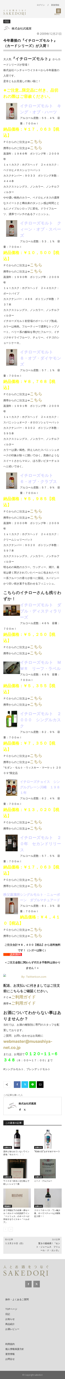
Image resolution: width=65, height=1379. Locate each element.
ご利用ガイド (23, 996)
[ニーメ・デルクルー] (48, 1168)
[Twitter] (25, 1084)
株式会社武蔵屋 (22, 28)
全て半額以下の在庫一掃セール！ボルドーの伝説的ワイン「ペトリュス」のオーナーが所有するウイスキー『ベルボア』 (16, 1216)
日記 (6, 21)
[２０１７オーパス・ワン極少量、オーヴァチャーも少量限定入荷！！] (48, 1198)
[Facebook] (17, 1084)
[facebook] (20, 1109)
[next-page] (11, 1229)
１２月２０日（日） (14, 1243)
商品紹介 (7, 1206)
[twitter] (25, 1109)
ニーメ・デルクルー (43, 1181)
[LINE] (32, 1084)
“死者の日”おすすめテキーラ (47, 1151)
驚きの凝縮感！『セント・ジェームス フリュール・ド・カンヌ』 (48, 1247)
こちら (36, 141)
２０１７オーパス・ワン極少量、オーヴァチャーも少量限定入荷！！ (47, 1213)
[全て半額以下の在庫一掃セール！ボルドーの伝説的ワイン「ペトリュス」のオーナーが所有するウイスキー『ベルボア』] (17, 1198)
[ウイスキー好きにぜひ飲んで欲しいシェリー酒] (17, 1168)
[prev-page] (5, 1229)
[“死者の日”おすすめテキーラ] (48, 1139)
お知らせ (7, 1147)
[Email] (40, 1084)
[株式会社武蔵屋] (7, 28)
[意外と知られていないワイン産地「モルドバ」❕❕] (17, 1139)
